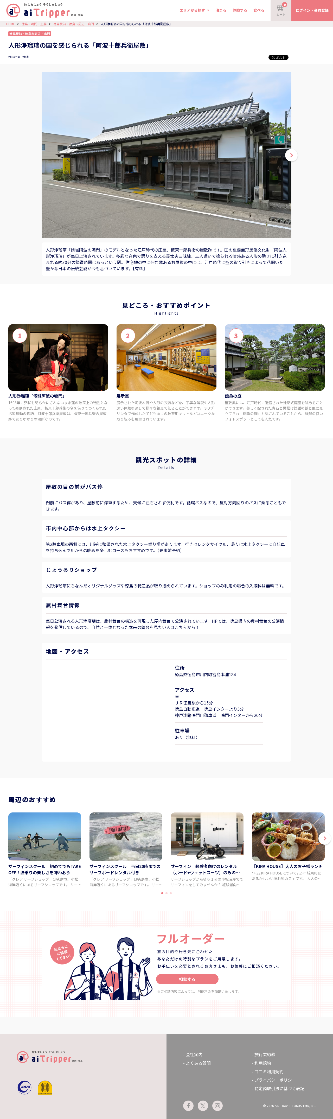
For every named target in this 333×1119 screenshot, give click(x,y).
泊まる (220, 10)
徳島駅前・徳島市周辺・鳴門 (73, 24)
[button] (324, 838)
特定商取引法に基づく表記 (279, 1088)
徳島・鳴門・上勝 (34, 24)
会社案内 (194, 1054)
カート (281, 9)
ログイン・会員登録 (312, 10)
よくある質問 (198, 1063)
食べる (258, 10)
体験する (240, 10)
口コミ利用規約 (269, 1071)
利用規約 (262, 1063)
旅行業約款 (264, 1054)
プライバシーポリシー (275, 1080)
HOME (10, 24)
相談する (187, 979)
